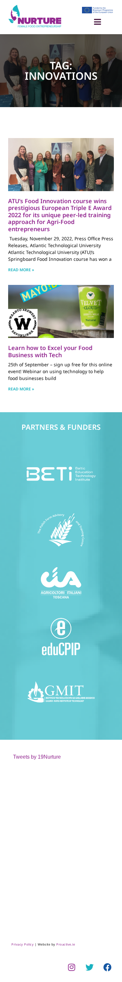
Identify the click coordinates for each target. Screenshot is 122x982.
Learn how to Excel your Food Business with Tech (50, 351)
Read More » (21, 270)
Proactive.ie (65, 944)
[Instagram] (71, 967)
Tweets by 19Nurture (37, 757)
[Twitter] (89, 967)
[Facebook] (107, 967)
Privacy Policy (22, 944)
